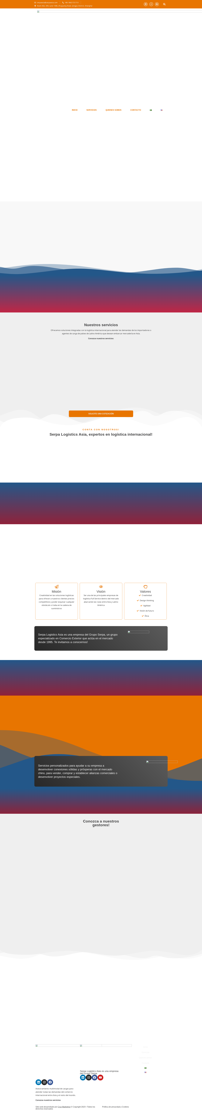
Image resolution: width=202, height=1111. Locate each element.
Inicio (75, 110)
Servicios (91, 110)
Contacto (135, 110)
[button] (164, 4)
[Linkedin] (146, 4)
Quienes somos (113, 110)
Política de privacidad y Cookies (115, 1107)
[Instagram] (151, 4)
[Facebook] (157, 4)
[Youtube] (100, 1077)
